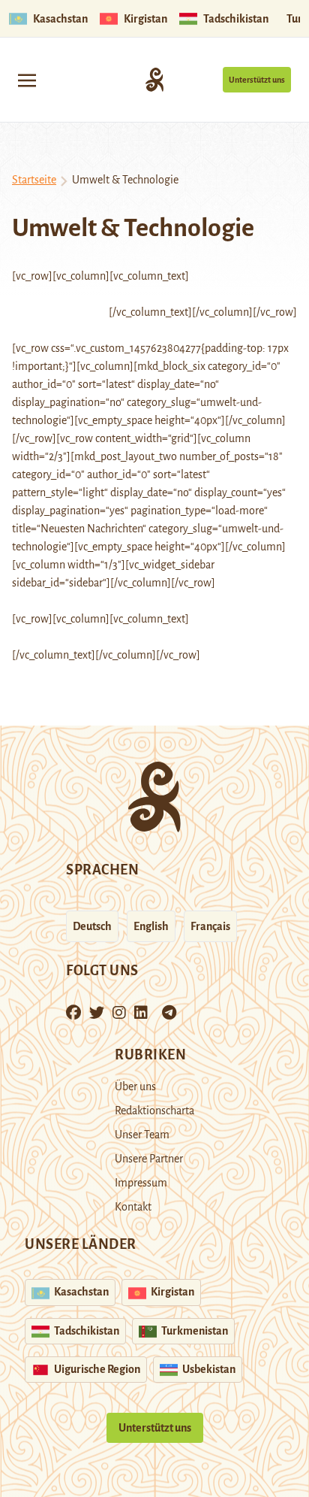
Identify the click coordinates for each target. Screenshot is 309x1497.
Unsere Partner (149, 1159)
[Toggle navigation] (27, 79)
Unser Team (142, 1135)
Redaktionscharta (154, 1111)
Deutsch (92, 926)
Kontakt (133, 1207)
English (151, 926)
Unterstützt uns (257, 79)
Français (210, 926)
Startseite (34, 180)
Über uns (135, 1086)
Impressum (141, 1183)
